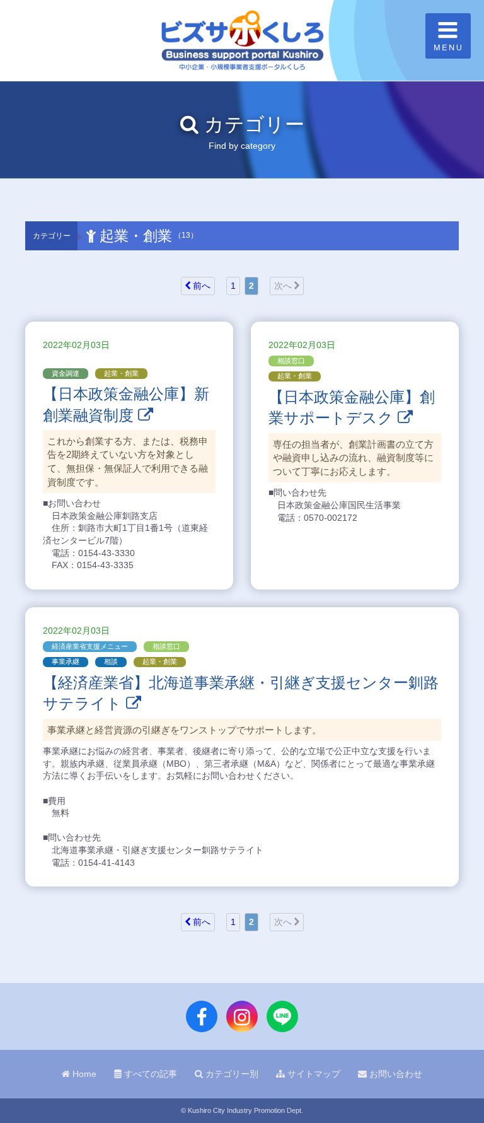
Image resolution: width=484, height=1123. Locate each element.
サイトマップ (312, 1074)
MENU (448, 36)
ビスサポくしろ (242, 40)
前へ (200, 286)
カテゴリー (52, 236)
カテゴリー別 (230, 1074)
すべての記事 (149, 1074)
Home (83, 1074)
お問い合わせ (394, 1074)
